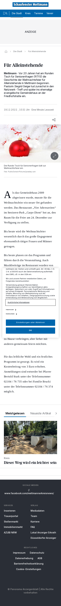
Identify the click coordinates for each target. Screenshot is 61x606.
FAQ (33, 527)
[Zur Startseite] (31, 4)
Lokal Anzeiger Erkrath (43, 532)
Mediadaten (37, 510)
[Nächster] (55, 413)
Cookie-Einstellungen (28, 569)
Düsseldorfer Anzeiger (43, 537)
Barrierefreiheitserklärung (28, 563)
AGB (40, 558)
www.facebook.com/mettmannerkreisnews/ (29, 493)
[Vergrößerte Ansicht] (30, 143)
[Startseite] (6, 51)
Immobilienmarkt (13, 527)
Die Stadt (17, 13)
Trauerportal (11, 516)
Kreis (28, 13)
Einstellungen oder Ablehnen (30, 322)
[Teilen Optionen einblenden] (54, 120)
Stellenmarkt (11, 521)
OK (30, 330)
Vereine (51, 13)
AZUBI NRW (10, 532)
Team (34, 516)
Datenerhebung (24, 558)
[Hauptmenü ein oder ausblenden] (5, 13)
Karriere (35, 521)
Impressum (19, 552)
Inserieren (9, 510)
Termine (38, 13)
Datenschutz (37, 552)
